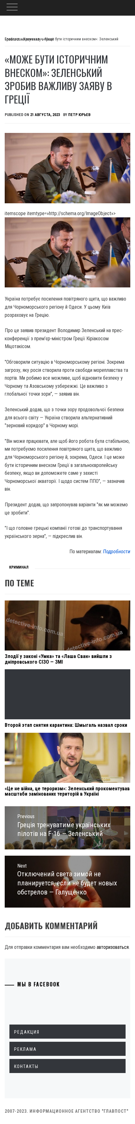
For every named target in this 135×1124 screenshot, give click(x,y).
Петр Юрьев (79, 115)
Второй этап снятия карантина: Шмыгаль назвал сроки (66, 725)
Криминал (19, 567)
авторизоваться (113, 947)
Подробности (116, 551)
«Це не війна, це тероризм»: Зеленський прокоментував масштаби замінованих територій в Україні (67, 791)
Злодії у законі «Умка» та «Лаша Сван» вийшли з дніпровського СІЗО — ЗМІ (58, 659)
